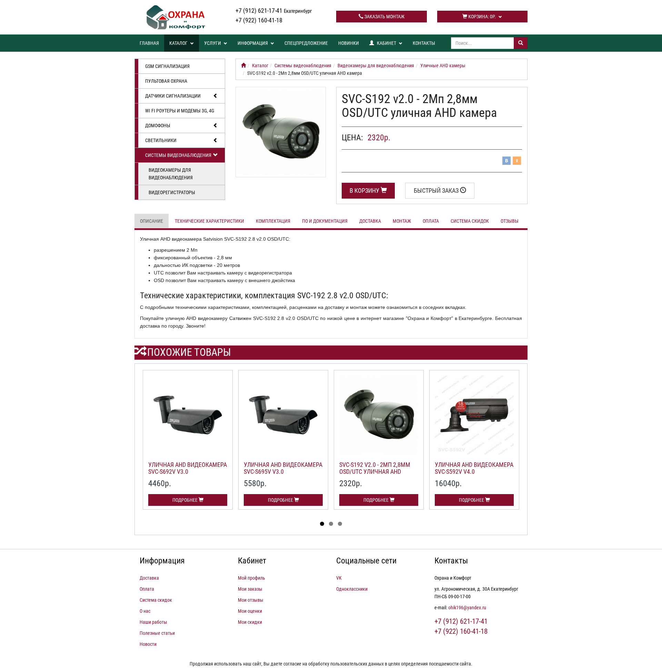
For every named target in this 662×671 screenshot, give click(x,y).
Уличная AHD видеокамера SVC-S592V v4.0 (474, 468)
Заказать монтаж (383, 16)
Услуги (213, 43)
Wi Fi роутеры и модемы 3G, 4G (179, 110)
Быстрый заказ (437, 190)
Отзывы (510, 221)
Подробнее (185, 500)
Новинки (348, 43)
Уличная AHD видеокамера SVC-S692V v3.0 (187, 468)
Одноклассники (352, 589)
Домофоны (157, 125)
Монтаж (402, 221)
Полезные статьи (157, 633)
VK (339, 578)
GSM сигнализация (167, 66)
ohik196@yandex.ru (467, 607)
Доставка (370, 221)
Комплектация (273, 221)
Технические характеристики (209, 221)
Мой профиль (251, 578)
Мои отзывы (250, 600)
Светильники (161, 140)
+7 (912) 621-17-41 (273, 10)
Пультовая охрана (166, 81)
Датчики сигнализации (173, 96)
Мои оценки (250, 611)
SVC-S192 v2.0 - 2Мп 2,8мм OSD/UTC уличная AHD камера (374, 471)
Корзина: (481, 16)
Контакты (424, 43)
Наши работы (153, 622)
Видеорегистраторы (172, 192)
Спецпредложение (306, 43)
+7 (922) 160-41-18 (258, 20)
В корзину (365, 190)
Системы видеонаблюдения (178, 155)
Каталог (179, 43)
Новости (148, 644)
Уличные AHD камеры (442, 65)
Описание (151, 221)
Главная (149, 43)
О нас (145, 611)
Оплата (431, 221)
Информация (253, 43)
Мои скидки (250, 622)
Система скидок (470, 221)
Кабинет (386, 43)
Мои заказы (250, 589)
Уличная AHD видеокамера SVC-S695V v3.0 (283, 468)
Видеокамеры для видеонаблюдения (171, 173)
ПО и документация (325, 221)
